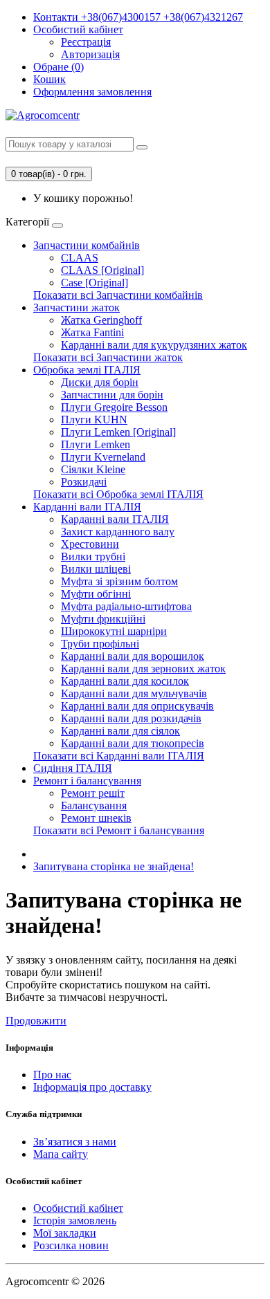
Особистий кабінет (78, 1208)
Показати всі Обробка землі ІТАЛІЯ (118, 494)
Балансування (94, 805)
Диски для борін (99, 382)
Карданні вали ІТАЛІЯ (87, 507)
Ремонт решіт (93, 793)
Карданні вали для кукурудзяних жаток (154, 345)
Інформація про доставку (92, 1087)
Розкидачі (84, 482)
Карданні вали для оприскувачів (137, 706)
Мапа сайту (60, 1154)
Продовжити (36, 1020)
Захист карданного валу (117, 531)
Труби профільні (100, 644)
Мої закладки (64, 1233)
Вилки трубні (93, 556)
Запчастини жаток (76, 307)
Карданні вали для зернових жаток (143, 668)
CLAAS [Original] (102, 270)
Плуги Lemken (95, 444)
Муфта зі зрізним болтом (119, 581)
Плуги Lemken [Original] (118, 432)
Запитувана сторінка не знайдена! (113, 866)
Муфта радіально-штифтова (126, 606)
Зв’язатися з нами (74, 1142)
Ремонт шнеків (96, 818)
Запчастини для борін (112, 394)
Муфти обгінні (96, 594)
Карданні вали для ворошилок (132, 656)
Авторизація (90, 54)
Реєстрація (86, 42)
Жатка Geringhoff (101, 320)
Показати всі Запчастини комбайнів (118, 295)
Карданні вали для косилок (125, 681)
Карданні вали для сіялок (120, 731)
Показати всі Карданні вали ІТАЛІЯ (118, 756)
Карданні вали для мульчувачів (134, 693)
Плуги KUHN (94, 419)
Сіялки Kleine (93, 469)
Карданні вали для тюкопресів (132, 743)
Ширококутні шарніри (114, 631)
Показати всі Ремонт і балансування (118, 830)
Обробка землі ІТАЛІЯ (87, 370)
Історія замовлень (74, 1220)
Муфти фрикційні (103, 619)
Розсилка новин (71, 1245)
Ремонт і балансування (87, 780)
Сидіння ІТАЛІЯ (72, 768)
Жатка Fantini (92, 332)
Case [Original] (94, 282)
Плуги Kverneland (103, 457)
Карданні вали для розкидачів (131, 718)
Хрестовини (90, 544)
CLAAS (79, 258)
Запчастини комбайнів (86, 245)
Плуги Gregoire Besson (114, 407)
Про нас (52, 1074)
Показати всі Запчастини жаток (108, 357)
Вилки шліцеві (96, 569)
